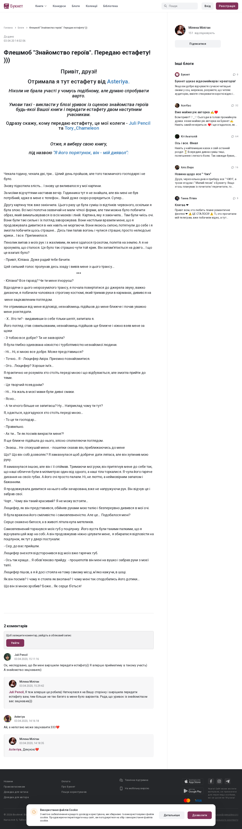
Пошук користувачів (74, 792)
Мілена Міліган (29, 681)
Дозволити (199, 815)
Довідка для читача (16, 792)
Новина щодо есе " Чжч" (193, 174)
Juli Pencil (139, 123)
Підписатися (197, 43)
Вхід (208, 6)
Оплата (65, 781)
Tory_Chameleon (82, 128)
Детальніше (172, 815)
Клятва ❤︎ (181, 205)
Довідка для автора (16, 797)
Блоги (76, 6)
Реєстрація (227, 6)
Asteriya (19, 716)
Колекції (91, 6)
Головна (8, 27)
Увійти (15, 642)
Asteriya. (118, 81)
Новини (8, 781)
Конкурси (59, 6)
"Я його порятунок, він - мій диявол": (91, 152)
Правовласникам (14, 786)
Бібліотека (110, 6)
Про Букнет (68, 786)
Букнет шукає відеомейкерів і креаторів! (205, 81)
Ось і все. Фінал (186, 143)
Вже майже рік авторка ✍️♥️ (196, 112)
